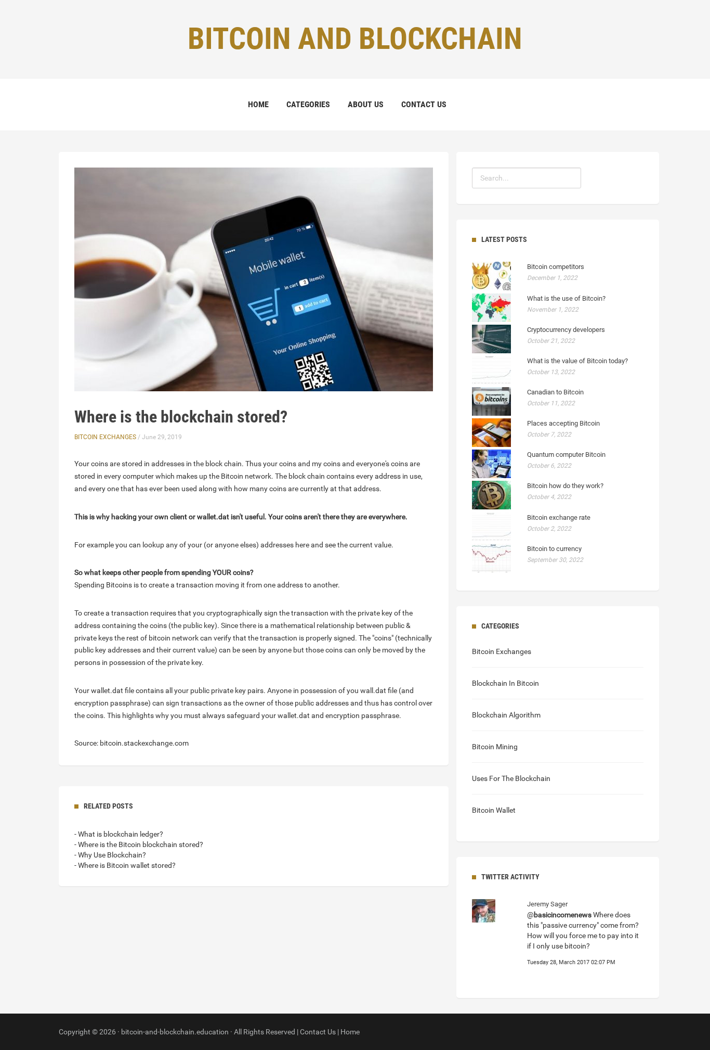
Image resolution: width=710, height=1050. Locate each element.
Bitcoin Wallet (494, 810)
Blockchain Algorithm (506, 715)
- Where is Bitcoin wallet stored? (125, 865)
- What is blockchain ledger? (118, 834)
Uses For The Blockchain (511, 778)
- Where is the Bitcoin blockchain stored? (138, 844)
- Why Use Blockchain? (110, 855)
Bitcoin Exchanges (105, 437)
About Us (366, 104)
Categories (308, 104)
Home (258, 104)
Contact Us (423, 104)
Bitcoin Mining (495, 746)
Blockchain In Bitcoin (505, 683)
